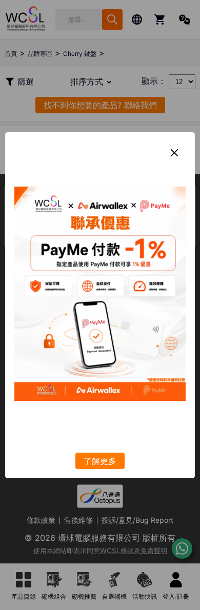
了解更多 (100, 461)
